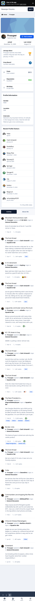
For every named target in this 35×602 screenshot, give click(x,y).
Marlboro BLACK (25, 523)
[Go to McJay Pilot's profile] (4, 153)
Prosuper (10, 220)
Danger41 (10, 172)
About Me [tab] (25, 212)
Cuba (7, 470)
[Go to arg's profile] (4, 179)
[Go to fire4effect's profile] (4, 147)
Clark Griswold (11, 140)
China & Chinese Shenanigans (15, 521)
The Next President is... (13, 398)
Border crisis (9, 427)
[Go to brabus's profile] (4, 185)
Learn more (3, 3)
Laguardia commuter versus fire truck (18, 308)
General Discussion (11, 222)
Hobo (8, 134)
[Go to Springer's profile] (4, 166)
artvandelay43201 (13, 198)
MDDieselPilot (24, 499)
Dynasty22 (10, 160)
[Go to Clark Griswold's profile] (4, 140)
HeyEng (22, 265)
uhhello (22, 310)
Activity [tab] (8, 212)
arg (8, 179)
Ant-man (23, 335)
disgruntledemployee (12, 402)
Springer (9, 166)
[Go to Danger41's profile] (4, 173)
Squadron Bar (11, 242)
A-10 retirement (11, 263)
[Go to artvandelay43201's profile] (4, 198)
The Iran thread (10, 238)
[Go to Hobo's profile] (4, 134)
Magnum (10, 192)
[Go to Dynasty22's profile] (4, 160)
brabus (9, 185)
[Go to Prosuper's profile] (2, 218)
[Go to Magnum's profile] (4, 192)
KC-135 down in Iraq (12, 332)
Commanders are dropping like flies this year (19, 495)
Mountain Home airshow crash (16, 218)
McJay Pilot (10, 153)
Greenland (9, 545)
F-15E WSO (23, 220)
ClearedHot (23, 472)
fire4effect (10, 147)
